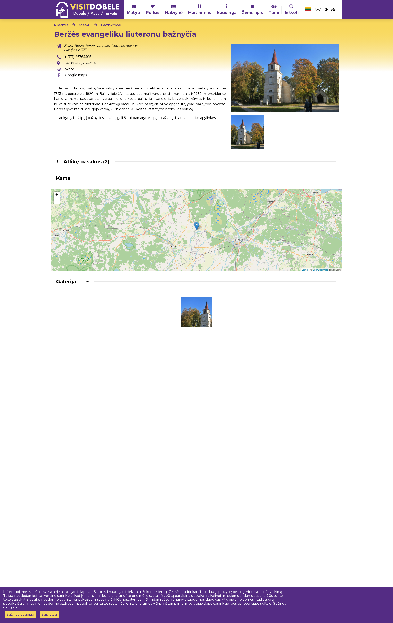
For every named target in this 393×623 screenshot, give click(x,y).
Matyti (133, 12)
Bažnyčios (111, 25)
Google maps (76, 75)
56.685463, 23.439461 (82, 63)
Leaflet (305, 269)
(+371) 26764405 (78, 57)
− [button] (56, 200)
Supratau (49, 614)
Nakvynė (174, 12)
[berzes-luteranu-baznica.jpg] (285, 78)
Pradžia (61, 25)
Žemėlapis (252, 12)
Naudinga (226, 12)
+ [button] (56, 194)
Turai (274, 12)
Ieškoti (292, 12)
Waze (69, 69)
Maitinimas (199, 12)
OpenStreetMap (320, 269)
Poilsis (152, 12)
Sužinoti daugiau (20, 614)
